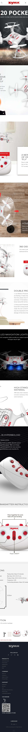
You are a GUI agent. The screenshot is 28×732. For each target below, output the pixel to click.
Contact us (4, 675)
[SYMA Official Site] (14, 2)
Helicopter (4, 666)
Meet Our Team (5, 677)
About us (4, 673)
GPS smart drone (5, 660)
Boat (3, 668)
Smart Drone (4, 662)
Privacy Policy (5, 678)
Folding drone (4, 664)
